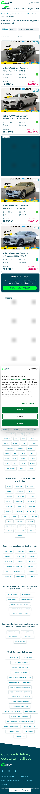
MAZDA (30, 434)
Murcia (9, 521)
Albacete (19, 486)
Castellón (30, 501)
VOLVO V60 (31, 566)
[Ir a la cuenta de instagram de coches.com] (9, 771)
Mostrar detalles (28, 403)
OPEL (24, 444)
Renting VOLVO (13, 632)
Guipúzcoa (30, 511)
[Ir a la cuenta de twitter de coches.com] (2, 771)
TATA (15, 463)
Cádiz (8, 501)
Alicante (30, 486)
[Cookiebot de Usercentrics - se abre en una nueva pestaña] (29, 369)
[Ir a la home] (6, 2)
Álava (9, 486)
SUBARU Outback (26, 599)
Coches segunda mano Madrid (20, 687)
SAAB (7, 454)
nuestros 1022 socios (19, 379)
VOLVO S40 (20, 556)
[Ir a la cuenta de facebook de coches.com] (16, 771)
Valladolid (20, 531)
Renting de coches (30, 726)
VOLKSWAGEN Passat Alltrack (20, 609)
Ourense (30, 521)
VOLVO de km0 (27, 632)
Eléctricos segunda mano (20, 707)
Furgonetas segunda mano (20, 716)
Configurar (19, 416)
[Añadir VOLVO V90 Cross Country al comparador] (37, 42)
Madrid (24, 516)
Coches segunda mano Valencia (20, 697)
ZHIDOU (31, 468)
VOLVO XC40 (7, 576)
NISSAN (6, 444)
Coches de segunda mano (20, 667)
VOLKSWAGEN (11, 468)
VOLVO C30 (8, 551)
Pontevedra (10, 526)
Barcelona (20, 496)
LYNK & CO (15, 429)
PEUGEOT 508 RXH (27, 594)
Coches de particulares (20, 662)
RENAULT (30, 449)
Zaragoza (20, 536)
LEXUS (5, 429)
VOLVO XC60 (20, 576)
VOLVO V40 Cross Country (14, 566)
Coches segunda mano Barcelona (20, 682)
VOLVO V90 (31, 571)
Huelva (5, 516)
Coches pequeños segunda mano (20, 677)
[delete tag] (15, 29)
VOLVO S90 (20, 561)
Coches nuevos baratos (20, 672)
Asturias (20, 491)
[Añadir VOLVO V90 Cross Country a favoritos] (34, 42)
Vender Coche (20, 736)
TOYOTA (32, 463)
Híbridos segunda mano (11, 726)
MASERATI (11, 434)
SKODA (23, 454)
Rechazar (20, 423)
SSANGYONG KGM (10, 458)
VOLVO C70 (32, 551)
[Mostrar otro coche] (20, 62)
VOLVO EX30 (8, 556)
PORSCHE (20, 449)
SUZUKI (32, 458)
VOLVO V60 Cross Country (14, 571)
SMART (33, 454)
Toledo (31, 526)
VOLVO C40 (20, 551)
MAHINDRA (26, 429)
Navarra (19, 521)
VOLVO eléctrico (13, 637)
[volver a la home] (6, 764)
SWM (6, 463)
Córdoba (21, 506)
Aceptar (20, 410)
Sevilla (21, 526)
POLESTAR (10, 449)
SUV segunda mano (13, 731)
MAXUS (21, 434)
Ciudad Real (9, 506)
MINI (23, 439)
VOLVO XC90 (32, 576)
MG (16, 439)
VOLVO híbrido (28, 637)
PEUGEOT (33, 444)
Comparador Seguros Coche (20, 702)
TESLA (23, 463)
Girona (8, 511)
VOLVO (22, 468)
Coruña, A (32, 506)
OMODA (15, 444)
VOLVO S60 (32, 556)
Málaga (34, 516)
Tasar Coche (29, 731)
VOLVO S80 (8, 561)
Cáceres (31, 496)
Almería (9, 491)
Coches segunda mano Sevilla (20, 692)
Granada (19, 511)
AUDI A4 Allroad (12, 594)
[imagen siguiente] (37, 52)
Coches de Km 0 (28, 657)
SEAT (15, 454)
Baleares (9, 496)
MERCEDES (7, 439)
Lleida (15, 516)
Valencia (9, 531)
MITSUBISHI (33, 439)
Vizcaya (31, 531)
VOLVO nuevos (20, 642)
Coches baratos (12, 657)
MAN (35, 429)
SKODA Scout (12, 599)
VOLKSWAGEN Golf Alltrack (20, 604)
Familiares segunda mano (12, 712)
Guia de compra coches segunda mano (20, 721)
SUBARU (23, 458)
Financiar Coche (30, 712)
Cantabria (18, 501)
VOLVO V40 (32, 561)
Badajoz (30, 491)
